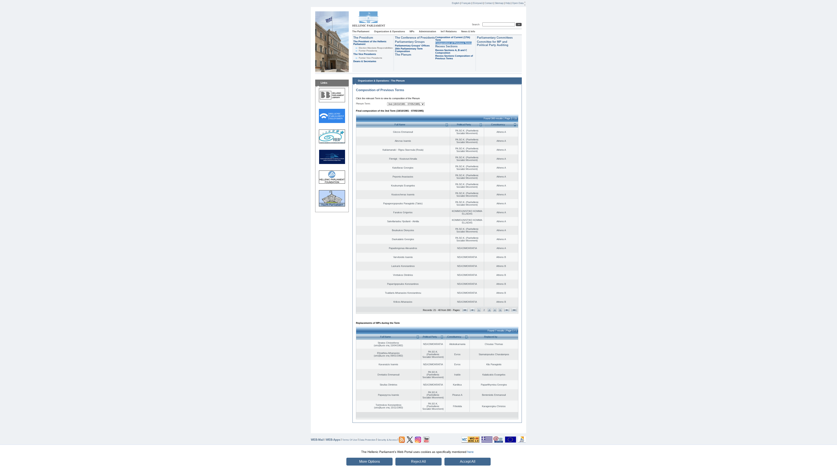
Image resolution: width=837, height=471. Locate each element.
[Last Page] (514, 310)
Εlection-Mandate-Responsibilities (376, 48)
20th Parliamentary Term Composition (409, 50)
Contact (489, 3)
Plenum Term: (363, 103)
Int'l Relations (449, 31)
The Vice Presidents (364, 54)
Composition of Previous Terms (453, 43)
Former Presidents (368, 50)
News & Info (468, 31)
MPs (412, 31)
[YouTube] (426, 439)
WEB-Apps (333, 439)
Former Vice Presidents (370, 58)
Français (466, 3)
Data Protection (367, 439)
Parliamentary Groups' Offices (412, 45)
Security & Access (387, 439)
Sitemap (499, 3)
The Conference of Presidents (415, 37)
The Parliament (360, 31)
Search (476, 24)
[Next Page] (506, 310)
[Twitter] (410, 439)
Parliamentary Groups (410, 41)
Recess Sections (446, 46)
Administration (427, 31)
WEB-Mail (317, 439)
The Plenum (403, 54)
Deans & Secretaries (364, 61)
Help (507, 3)
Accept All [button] (467, 461)
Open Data (518, 3)
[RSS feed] (402, 439)
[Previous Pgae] (472, 310)
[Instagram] (418, 439)
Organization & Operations (389, 31)
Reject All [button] (418, 461)
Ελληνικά (478, 3)
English (455, 3)
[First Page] (465, 310)
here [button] (470, 452)
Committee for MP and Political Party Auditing (492, 43)
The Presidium (363, 37)
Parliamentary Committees (495, 37)
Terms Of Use (349, 439)
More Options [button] (369, 461)
